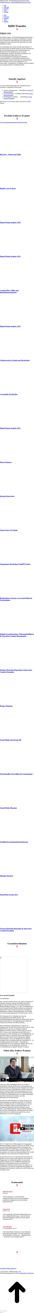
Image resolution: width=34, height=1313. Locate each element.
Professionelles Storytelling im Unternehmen (16, 774)
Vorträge (24, 122)
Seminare (15, 122)
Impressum (31, 1273)
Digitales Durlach (6, 876)
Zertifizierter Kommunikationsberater (14, 842)
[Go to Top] (17, 1309)
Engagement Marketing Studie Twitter (15, 564)
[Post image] (10, 185)
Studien (20, 122)
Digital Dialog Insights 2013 (10, 326)
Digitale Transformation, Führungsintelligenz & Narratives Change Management (17, 635)
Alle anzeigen (4, 122)
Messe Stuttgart (6, 462)
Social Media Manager (8, 808)
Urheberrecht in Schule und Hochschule (15, 360)
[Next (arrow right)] (2, 1312)
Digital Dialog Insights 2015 (10, 428)
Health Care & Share (8, 188)
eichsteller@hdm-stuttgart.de (8, 1268)
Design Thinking (6, 706)
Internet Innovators (7, 496)
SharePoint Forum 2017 (9, 895)
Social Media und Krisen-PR (10, 740)
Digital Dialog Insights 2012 (10, 256)
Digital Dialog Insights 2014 (10, 222)
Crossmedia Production (8, 394)
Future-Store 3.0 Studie (8, 530)
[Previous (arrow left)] (0, 1312)
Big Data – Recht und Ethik (10, 154)
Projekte (10, 122)
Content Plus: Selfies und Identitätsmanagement (9, 291)
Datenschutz (23, 1273)
